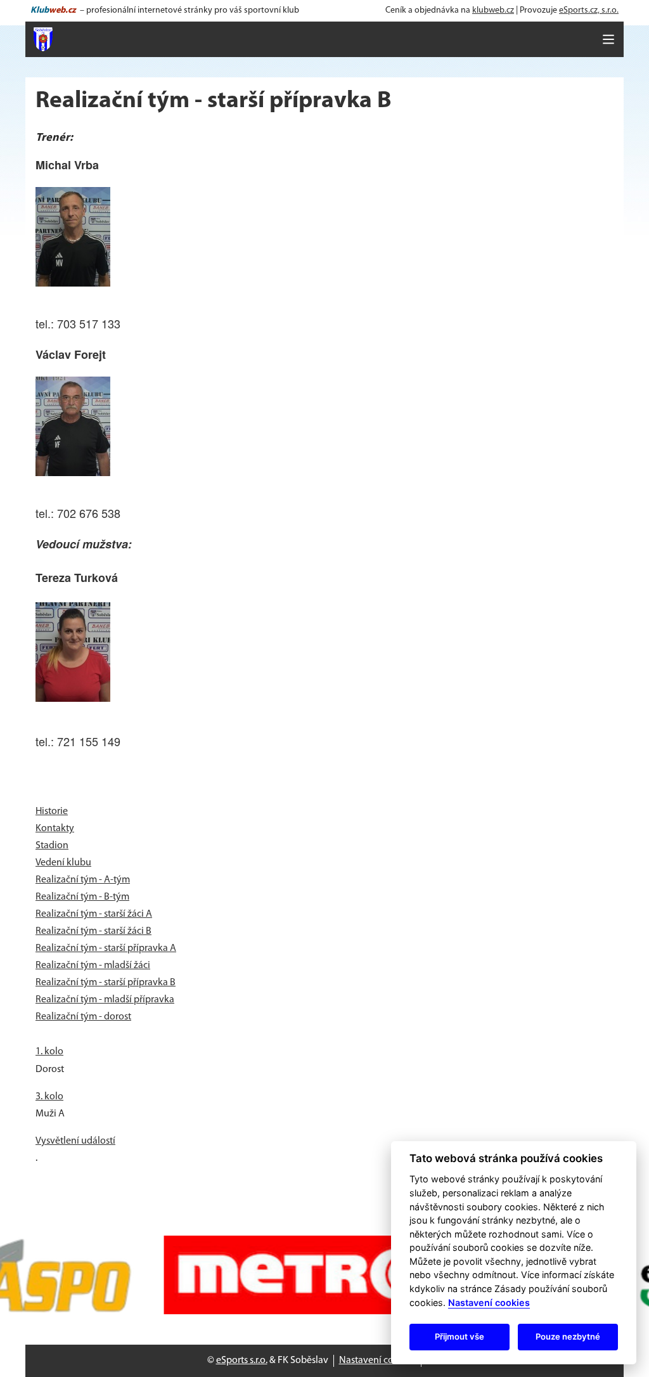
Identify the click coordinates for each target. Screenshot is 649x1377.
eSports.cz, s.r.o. (589, 10)
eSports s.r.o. (241, 1360)
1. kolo (49, 1052)
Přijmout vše (459, 1336)
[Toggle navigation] (608, 39)
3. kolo (49, 1097)
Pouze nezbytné (568, 1336)
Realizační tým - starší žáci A (93, 914)
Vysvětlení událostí (75, 1141)
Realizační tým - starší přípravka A (105, 948)
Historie (51, 811)
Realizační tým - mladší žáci (92, 965)
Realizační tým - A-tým (82, 880)
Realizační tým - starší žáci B (93, 931)
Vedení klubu (63, 863)
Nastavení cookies (377, 1360)
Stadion (51, 846)
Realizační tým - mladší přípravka (104, 1000)
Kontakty (54, 829)
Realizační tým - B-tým (82, 897)
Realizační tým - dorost (83, 1017)
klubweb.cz (493, 10)
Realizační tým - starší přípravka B (105, 983)
